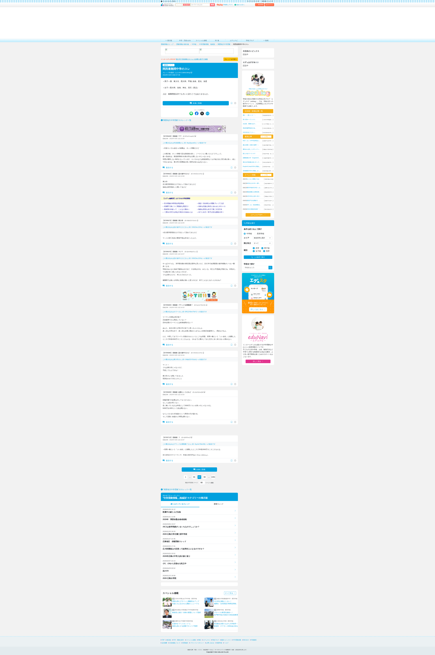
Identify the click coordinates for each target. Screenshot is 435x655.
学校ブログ (215, 640)
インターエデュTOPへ (169, 1)
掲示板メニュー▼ (267, 1)
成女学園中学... (269, 183)
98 (205, 477)
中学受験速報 (237, 640)
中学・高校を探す (178, 640)
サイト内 (179, 5)
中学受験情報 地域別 (175, 498)
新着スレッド (218, 504)
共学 (257, 248)
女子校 (258, 251)
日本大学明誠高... (267, 119)
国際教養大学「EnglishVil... (251, 158)
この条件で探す (259, 257)
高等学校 (260, 234)
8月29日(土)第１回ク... (254, 196)
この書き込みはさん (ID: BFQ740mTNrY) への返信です (185, 312)
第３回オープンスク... (249, 119)
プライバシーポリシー (197, 643)
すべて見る (229, 593)
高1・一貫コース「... (249, 115)
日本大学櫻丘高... (267, 128)
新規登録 (260, 4)
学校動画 (253, 640)
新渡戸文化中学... (267, 140)
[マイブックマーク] (231, 167)
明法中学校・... (269, 205)
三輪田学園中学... (267, 158)
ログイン (270, 4)
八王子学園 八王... (267, 124)
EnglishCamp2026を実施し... (252, 166)
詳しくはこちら (257, 309)
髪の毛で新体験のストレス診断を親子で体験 (192, 59)
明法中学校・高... (267, 153)
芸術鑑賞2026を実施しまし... (252, 171)
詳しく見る (257, 361)
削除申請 (219, 643)
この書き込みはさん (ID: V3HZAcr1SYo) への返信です (187, 227)
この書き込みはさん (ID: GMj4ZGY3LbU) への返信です (185, 359)
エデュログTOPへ (257, 215)
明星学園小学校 (269, 179)
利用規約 (185, 643)
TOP (163, 640)
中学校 (249, 234)
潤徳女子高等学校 (267, 149)
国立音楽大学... (269, 209)
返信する (169, 168)
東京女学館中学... (267, 162)
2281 (213, 477)
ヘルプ (226, 643)
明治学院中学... (269, 192)
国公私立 (247, 243)
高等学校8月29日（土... (254, 187)
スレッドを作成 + (230, 59)
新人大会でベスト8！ (249, 153)
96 (194, 477)
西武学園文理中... (267, 171)
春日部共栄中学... (267, 132)
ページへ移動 (209, 483)
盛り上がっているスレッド (180, 504)
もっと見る (264, 136)
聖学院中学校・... (267, 166)
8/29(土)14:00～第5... (253, 183)
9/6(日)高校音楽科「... (253, 209)
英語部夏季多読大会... (249, 128)
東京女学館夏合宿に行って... (251, 162)
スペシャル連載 (191, 640)
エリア (246, 238)
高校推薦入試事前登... (253, 192)
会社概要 (164, 643)
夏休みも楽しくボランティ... (251, 149)
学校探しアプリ (228, 4)
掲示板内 (186, 5)
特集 (199, 640)
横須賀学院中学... (267, 115)
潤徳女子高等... (269, 196)
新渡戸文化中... (269, 200)
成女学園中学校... (267, 145)
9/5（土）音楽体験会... (254, 205)
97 (199, 477)
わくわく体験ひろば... (253, 179)
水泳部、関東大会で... (249, 124)
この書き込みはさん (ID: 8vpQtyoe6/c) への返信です (184, 143)
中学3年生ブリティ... (249, 132)
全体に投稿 (197, 103)
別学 (268, 251)
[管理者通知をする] (235, 103)
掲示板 (169, 640)
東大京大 (246, 640)
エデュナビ (206, 640)
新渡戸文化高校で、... (253, 200)
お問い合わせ (210, 643)
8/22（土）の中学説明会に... (251, 140)
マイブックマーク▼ (253, 1)
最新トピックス (226, 640)
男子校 (267, 248)
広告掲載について (174, 643)
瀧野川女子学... (269, 187)
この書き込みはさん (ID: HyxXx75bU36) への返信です (189, 444)
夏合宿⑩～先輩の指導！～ (251, 145)
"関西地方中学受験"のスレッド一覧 (177, 120)
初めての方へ (241, 5)
